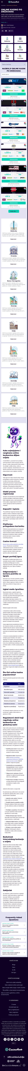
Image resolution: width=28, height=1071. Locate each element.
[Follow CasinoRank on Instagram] (8, 1039)
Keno (13, 967)
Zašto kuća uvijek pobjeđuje (13, 982)
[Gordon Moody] (11, 1061)
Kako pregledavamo (13, 1009)
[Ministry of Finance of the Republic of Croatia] (4, 1057)
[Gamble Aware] (11, 1065)
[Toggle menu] (2, 1)
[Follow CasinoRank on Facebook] (5, 1039)
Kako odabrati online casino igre (14, 985)
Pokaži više (13, 211)
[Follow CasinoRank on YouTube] (15, 1039)
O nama (14, 1004)
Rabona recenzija (14, 205)
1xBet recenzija (13, 96)
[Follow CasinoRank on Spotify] (18, 1039)
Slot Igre (13, 972)
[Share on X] (2, 31)
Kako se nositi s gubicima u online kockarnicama (10, 993)
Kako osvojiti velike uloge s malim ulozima (13, 987)
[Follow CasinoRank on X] (12, 1039)
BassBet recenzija (13, 140)
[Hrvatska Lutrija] (16, 1057)
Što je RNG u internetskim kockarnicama (14, 990)
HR (13, 1043)
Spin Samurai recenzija (13, 183)
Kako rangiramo (13, 1012)
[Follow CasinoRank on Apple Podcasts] (22, 1039)
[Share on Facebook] (6, 31)
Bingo (13, 964)
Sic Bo (13, 970)
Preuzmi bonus (14, 94)
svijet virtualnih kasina (13, 665)
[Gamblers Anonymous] (18, 1061)
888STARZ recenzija (13, 118)
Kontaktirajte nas (13, 1007)
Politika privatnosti (14, 1015)
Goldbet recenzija (13, 161)
